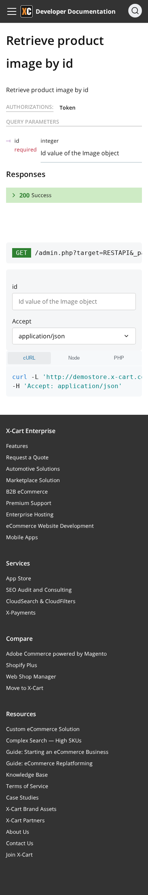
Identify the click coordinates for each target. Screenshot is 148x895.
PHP (119, 358)
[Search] (135, 11)
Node (74, 358)
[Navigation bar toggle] (11, 11)
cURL (29, 358)
